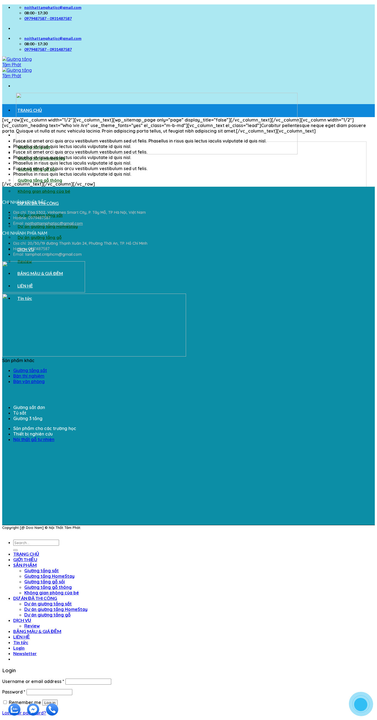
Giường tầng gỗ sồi (44, 581)
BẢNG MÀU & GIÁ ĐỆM (37, 631)
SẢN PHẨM (28, 135)
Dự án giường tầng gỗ (40, 237)
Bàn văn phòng (29, 381)
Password (13, 692)
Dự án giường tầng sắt (48, 603)
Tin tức (20, 642)
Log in (49, 702)
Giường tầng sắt (30, 370)
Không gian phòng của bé (44, 191)
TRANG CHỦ (29, 110)
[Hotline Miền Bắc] (334, 681)
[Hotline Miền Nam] (50, 714)
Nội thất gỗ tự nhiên (33, 439)
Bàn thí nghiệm (28, 376)
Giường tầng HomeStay (49, 576)
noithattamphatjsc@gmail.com (54, 223)
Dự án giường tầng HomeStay (48, 226)
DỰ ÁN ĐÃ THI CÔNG (35, 598)
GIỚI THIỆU (28, 122)
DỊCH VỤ (22, 620)
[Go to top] (2, 532)
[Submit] (15, 550)
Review (32, 626)
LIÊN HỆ (21, 636)
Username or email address (33, 681)
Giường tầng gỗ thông (40, 180)
